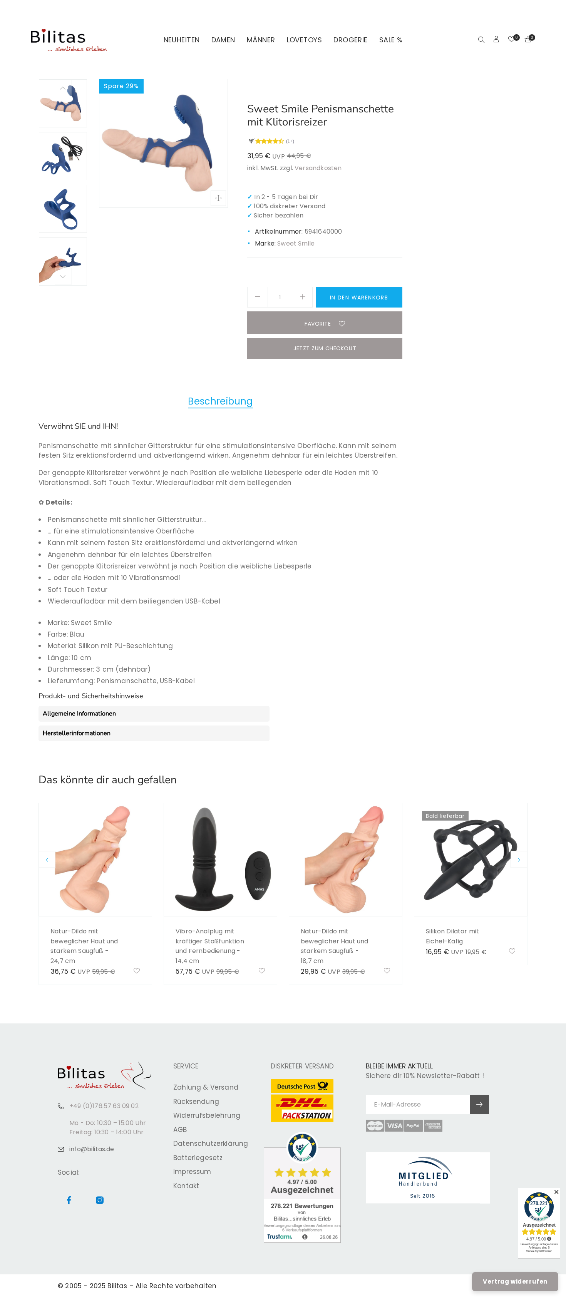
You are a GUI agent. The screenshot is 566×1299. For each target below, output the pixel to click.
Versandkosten (318, 168)
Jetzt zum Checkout (324, 348)
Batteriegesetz (198, 1157)
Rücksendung (196, 1101)
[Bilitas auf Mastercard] (375, 1126)
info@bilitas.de (91, 1149)
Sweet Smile (296, 243)
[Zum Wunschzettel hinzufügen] (137, 971)
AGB (180, 1129)
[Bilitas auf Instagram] (522, 10)
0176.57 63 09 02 (135, 10)
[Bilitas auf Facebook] (513, 10)
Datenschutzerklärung (210, 1143)
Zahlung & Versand (205, 1087)
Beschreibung (220, 401)
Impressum (192, 1171)
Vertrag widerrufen (515, 1281)
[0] (511, 40)
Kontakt (186, 1185)
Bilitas (117, 1286)
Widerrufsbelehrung (206, 1115)
